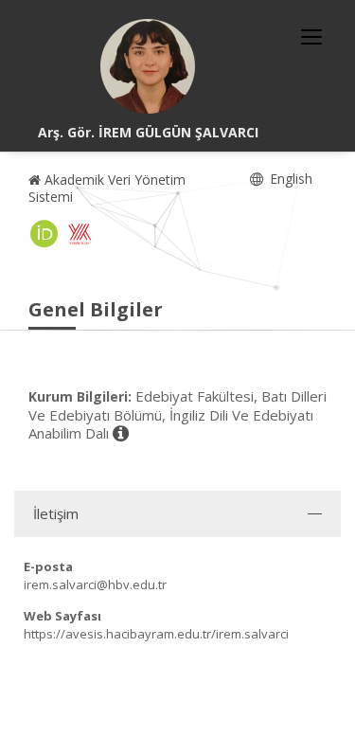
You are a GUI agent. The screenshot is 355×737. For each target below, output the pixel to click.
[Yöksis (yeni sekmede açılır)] (79, 234)
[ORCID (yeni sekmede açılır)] (44, 234)
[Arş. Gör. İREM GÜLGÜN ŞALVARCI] (147, 66)
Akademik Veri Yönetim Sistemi (107, 188)
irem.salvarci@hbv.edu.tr (95, 584)
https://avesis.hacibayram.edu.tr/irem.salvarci (156, 633)
